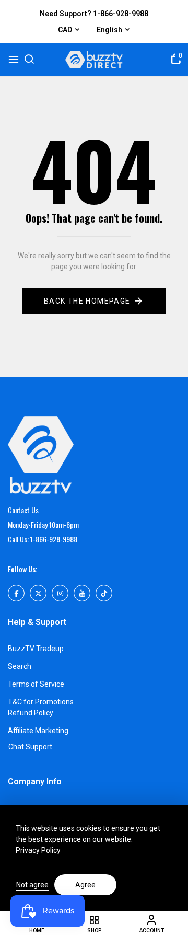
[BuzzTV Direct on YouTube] (82, 593)
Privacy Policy (38, 850)
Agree (85, 885)
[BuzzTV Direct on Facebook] (16, 593)
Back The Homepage (87, 301)
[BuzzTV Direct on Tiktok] (104, 593)
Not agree (32, 885)
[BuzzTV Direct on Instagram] (60, 593)
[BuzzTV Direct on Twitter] (38, 593)
